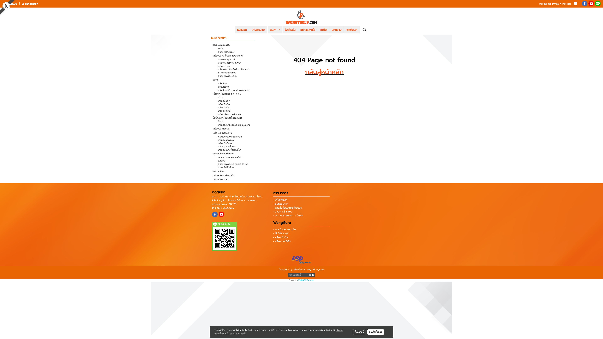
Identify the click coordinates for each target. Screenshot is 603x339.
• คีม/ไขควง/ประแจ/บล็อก (229, 136)
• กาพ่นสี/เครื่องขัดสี (226, 72)
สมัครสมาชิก (31, 4)
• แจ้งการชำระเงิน (282, 212)
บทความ (337, 30)
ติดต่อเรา (351, 30)
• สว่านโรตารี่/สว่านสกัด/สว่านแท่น (233, 90)
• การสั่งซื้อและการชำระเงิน (287, 208)
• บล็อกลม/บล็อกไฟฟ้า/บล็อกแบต (233, 69)
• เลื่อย (220, 97)
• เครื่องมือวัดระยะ (225, 140)
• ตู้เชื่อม (220, 48)
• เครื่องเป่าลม (223, 66)
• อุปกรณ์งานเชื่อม (225, 52)
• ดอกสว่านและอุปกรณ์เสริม (230, 157)
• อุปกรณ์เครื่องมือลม (227, 76)
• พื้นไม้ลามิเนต (281, 233)
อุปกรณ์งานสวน (220, 179)
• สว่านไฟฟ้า (222, 83)
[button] (364, 30)
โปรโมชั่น (290, 30)
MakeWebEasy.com (306, 280)
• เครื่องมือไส (223, 107)
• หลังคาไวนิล (280, 237)
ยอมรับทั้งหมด (375, 332)
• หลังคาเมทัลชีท (282, 241)
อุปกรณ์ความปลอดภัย (223, 175)
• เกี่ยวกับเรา (280, 200)
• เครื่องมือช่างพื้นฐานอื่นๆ (229, 150)
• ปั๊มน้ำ (220, 121)
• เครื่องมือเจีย (223, 111)
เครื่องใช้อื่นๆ (219, 171)
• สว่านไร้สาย (223, 87)
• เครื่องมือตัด (223, 101)
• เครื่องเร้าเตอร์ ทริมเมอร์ (229, 114)
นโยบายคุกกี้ (240, 333)
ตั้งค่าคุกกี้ (359, 332)
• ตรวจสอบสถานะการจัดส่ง (288, 216)
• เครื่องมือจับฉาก (225, 143)
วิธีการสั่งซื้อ (307, 30)
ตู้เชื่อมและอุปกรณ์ (221, 45)
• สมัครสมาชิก (280, 204)
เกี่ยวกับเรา (258, 30)
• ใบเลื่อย (221, 160)
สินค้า (273, 30)
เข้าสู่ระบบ (11, 4)
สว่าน (215, 79)
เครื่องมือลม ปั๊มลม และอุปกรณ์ (228, 55)
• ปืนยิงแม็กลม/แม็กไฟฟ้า (229, 63)
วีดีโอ (323, 30)
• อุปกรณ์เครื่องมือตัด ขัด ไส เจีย (232, 164)
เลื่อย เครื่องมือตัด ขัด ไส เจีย (227, 94)
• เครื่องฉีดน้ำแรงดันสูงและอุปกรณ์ (233, 125)
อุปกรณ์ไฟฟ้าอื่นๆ (225, 167)
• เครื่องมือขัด (223, 104)
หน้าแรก (242, 30)
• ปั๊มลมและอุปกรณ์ (226, 59)
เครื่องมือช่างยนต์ (221, 128)
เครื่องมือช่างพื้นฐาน (222, 133)
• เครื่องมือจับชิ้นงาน (226, 146)
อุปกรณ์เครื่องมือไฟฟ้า (223, 153)
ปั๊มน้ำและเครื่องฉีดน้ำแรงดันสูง (227, 118)
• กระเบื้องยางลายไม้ (284, 229)
